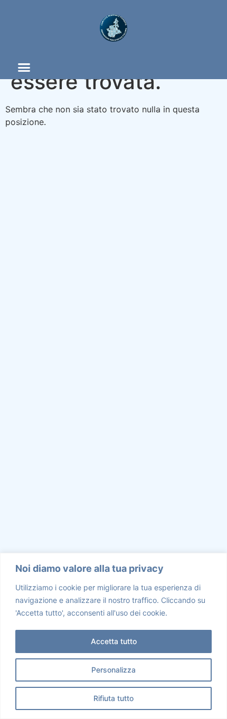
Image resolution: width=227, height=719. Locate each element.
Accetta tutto (114, 641)
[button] (24, 67)
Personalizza (113, 669)
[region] (113, 636)
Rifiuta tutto (113, 698)
